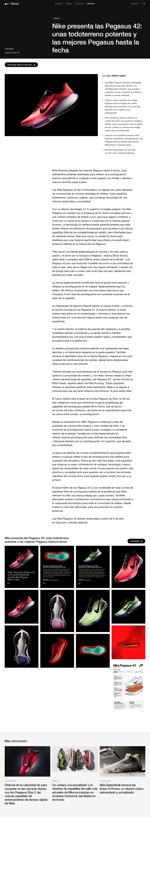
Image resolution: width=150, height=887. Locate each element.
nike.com (61, 522)
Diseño (57, 18)
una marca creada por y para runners (92, 495)
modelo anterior (112, 209)
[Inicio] (12, 3)
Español (134, 3)
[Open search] (143, 3)
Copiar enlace (11, 52)
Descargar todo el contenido (20, 65)
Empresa (80, 3)
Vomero (81, 433)
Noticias (90, 3)
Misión (69, 3)
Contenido (134, 541)
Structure (59, 441)
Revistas (58, 3)
